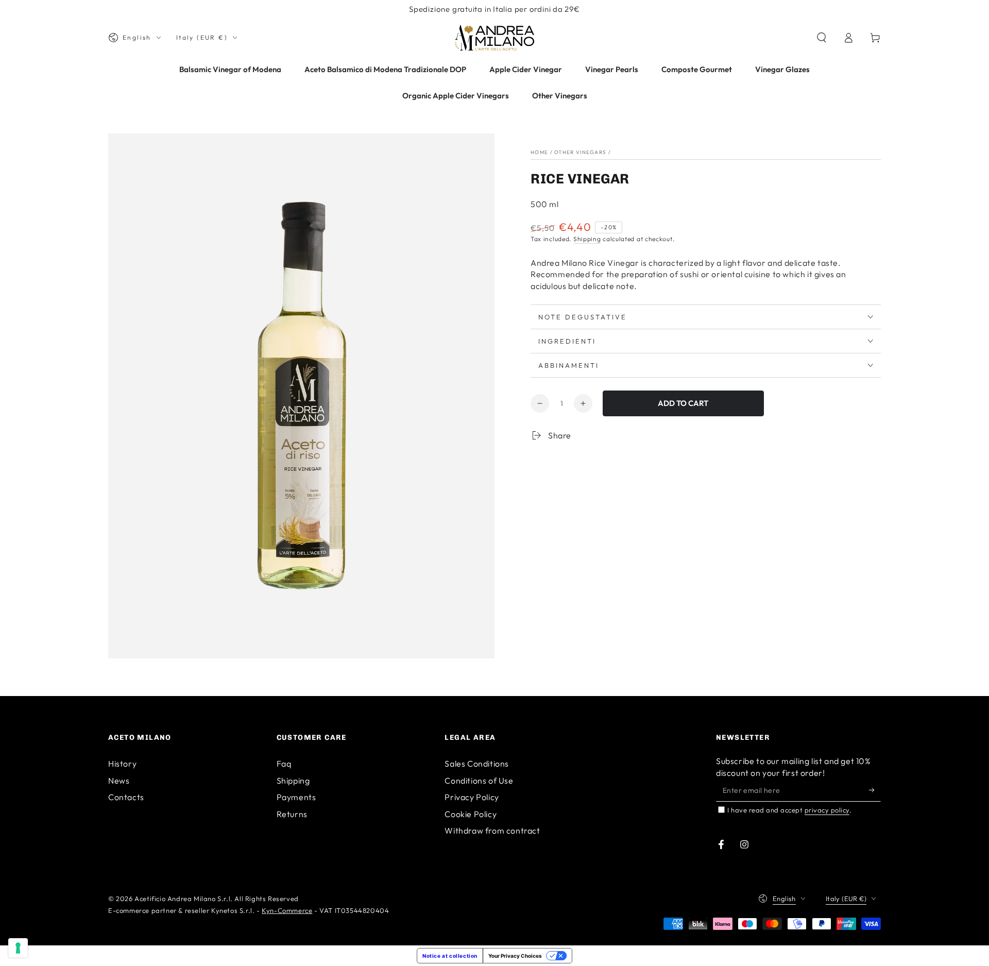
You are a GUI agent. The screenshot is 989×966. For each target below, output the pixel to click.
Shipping (587, 239)
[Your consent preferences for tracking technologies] (18, 948)
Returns (292, 814)
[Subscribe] (875, 789)
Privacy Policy (472, 797)
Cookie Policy (471, 814)
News (118, 780)
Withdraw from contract (492, 830)
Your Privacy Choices (515, 956)
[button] (821, 37)
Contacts (126, 797)
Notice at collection (450, 956)
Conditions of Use (479, 780)
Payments (296, 797)
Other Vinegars (580, 152)
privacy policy (827, 810)
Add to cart (683, 403)
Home (539, 152)
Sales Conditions (477, 763)
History (122, 763)
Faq (284, 763)
